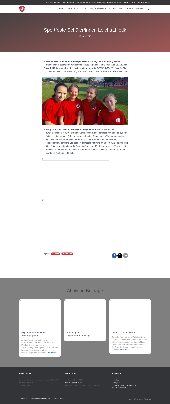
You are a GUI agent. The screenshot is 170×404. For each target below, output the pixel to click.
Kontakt (139, 9)
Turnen (133, 2)
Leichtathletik (80, 2)
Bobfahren (49, 2)
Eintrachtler (72, 9)
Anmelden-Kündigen (98, 9)
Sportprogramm (115, 9)
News (61, 9)
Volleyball (141, 2)
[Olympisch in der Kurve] (130, 313)
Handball (57, 2)
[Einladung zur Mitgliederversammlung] (85, 313)
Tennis (119, 2)
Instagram (116, 382)
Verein (83, 9)
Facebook (116, 380)
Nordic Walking (91, 2)
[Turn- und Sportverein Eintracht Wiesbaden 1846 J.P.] (22, 9)
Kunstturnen (71, 2)
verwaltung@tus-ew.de (73, 382)
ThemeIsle (147, 399)
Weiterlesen (51, 353)
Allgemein (55, 253)
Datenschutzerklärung (40, 399)
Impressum (58, 399)
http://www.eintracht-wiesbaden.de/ (124, 385)
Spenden (129, 9)
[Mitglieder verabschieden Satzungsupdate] (40, 313)
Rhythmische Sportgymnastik (106, 2)
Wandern (148, 2)
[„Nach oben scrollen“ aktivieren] (165, 399)
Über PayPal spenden (120, 388)
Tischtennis (126, 2)
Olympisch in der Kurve (123, 332)
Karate (64, 2)
